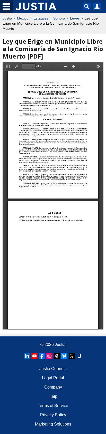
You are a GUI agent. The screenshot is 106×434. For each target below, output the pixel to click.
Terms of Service (53, 405)
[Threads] (57, 356)
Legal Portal (53, 378)
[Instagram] (49, 356)
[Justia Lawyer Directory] (79, 356)
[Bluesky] (64, 356)
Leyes (75, 18)
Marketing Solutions (53, 424)
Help (53, 396)
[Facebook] (42, 356)
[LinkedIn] (27, 356)
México (23, 18)
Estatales (40, 18)
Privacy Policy (53, 415)
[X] (72, 356)
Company (53, 387)
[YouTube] (34, 356)
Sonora (59, 18)
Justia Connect (53, 368)
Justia (7, 18)
